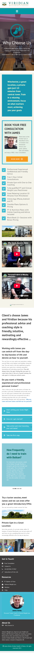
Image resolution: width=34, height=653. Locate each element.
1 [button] (13, 488)
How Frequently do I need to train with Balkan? (16, 453)
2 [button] (15, 488)
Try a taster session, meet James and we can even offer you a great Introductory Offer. (17, 500)
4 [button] (18, 488)
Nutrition (7, 587)
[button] (17, 411)
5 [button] (20, 488)
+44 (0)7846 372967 (10, 569)
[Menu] (17, 11)
